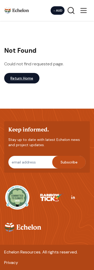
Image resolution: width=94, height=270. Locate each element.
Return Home (21, 78)
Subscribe (69, 162)
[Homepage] (16, 10)
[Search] (71, 10)
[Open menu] (83, 10)
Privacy (11, 262)
